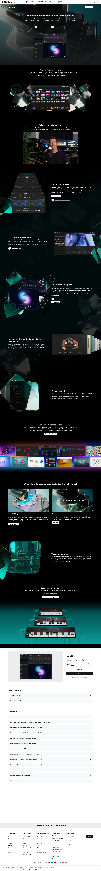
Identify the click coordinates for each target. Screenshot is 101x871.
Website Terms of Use (27, 869)
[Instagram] (69, 844)
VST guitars (39, 847)
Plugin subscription (41, 852)
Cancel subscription (27, 847)
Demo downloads (27, 854)
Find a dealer (26, 843)
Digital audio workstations (57, 851)
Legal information (12, 852)
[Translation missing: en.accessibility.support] (92, 2)
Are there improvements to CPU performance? (21, 748)
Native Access (26, 845)
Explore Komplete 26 (50, 433)
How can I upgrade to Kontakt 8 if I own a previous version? (25, 716)
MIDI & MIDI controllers (57, 849)
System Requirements (15, 700)
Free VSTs (39, 836)
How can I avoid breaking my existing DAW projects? (23, 738)
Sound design (55, 854)
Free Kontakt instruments (57, 838)
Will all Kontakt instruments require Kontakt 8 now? (23, 743)
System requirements (15, 695)
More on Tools (56, 195)
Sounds (39, 7)
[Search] (89, 2)
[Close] (99, 868)
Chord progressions (56, 858)
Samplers (14, 5)
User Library (25, 852)
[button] (42, 27)
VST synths (39, 845)
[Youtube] (71, 844)
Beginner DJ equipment (57, 847)
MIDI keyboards (40, 840)
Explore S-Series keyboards (50, 597)
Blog (9, 836)
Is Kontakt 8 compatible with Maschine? (20, 775)
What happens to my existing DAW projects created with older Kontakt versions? (30, 722)
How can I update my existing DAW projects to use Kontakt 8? (25, 732)
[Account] (95, 2)
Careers (10, 845)
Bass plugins (40, 843)
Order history (26, 840)
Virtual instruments (41, 838)
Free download (13, 524)
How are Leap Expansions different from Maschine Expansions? (26, 764)
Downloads (54, 7)
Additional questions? (15, 780)
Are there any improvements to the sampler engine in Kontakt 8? (26, 759)
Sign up (89, 836)
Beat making (54, 842)
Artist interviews (55, 840)
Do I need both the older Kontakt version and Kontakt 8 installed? (26, 727)
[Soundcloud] (73, 844)
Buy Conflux (56, 302)
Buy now (55, 522)
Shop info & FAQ (26, 836)
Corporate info (11, 838)
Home (9, 5)
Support (10, 843)
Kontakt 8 (11, 7)
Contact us (10, 840)
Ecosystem (48, 7)
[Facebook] (67, 844)
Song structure (55, 856)
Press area (10, 847)
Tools (43, 7)
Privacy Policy (35, 869)
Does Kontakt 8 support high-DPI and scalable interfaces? (24, 754)
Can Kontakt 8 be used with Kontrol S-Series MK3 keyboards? (25, 770)
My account (25, 838)
